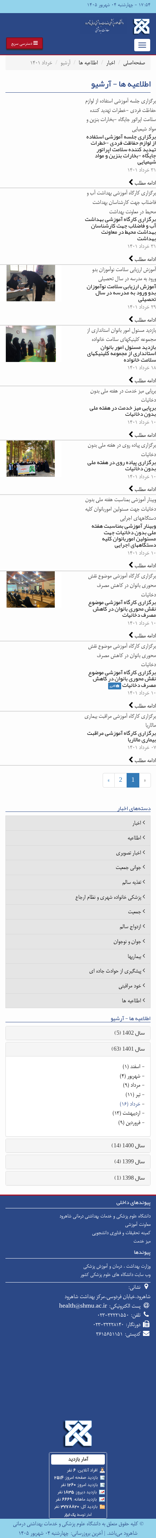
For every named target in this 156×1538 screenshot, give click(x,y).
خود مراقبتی (130, 985)
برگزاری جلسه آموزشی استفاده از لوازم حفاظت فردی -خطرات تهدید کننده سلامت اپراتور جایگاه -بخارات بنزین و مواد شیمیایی (121, 149)
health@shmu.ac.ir (83, 1305)
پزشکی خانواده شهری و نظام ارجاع (108, 897)
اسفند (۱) (131, 1066)
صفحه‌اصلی (134, 62)
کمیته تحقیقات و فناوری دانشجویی (121, 1233)
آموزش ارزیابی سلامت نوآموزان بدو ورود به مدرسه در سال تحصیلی (121, 293)
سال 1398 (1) (129, 1178)
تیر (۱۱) (133, 1094)
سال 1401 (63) (128, 1049)
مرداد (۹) (131, 1085)
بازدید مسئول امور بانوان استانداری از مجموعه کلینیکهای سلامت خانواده (121, 353)
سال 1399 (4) (129, 1161)
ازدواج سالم (130, 926)
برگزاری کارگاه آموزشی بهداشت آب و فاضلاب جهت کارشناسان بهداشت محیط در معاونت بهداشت (120, 228)
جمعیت (134, 911)
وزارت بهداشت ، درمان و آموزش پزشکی (117, 1266)
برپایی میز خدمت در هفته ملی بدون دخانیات (123, 411)
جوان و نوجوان (127, 941)
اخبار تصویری (128, 852)
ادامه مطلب (144, 183)
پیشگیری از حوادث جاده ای (115, 970)
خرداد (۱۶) (130, 1103)
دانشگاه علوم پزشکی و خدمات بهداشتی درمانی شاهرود (105, 1216)
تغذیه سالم (131, 882)
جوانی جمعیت (128, 867)
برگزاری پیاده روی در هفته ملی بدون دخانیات (121, 465)
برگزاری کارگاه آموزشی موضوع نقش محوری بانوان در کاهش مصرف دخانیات (122, 608)
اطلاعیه (134, 837)
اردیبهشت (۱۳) (126, 1113)
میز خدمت (142, 1241)
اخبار (110, 62)
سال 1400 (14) (128, 1145)
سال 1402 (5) (129, 1033)
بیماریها (134, 956)
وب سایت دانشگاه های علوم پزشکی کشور (116, 1275)
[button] (24, 43)
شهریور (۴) (130, 1075)
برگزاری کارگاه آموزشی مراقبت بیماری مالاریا (121, 736)
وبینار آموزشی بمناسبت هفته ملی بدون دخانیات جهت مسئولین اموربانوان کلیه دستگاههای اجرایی (123, 535)
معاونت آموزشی (138, 1224)
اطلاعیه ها (88, 62)
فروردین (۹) (129, 1122)
